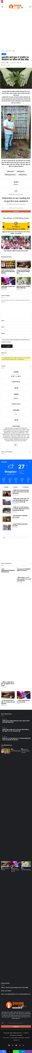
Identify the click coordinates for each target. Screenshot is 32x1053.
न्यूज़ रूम (16, 388)
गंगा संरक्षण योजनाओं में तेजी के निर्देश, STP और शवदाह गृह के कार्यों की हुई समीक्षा (23, 271)
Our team (12, 1037)
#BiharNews (23, 174)
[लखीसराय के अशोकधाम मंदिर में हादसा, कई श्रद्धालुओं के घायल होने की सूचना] (8, 624)
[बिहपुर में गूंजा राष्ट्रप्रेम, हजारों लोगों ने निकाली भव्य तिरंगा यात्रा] (24, 281)
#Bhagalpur (21, 171)
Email (3, 327)
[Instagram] (20, 374)
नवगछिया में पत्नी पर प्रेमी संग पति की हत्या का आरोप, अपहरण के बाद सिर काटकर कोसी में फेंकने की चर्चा (20, 492)
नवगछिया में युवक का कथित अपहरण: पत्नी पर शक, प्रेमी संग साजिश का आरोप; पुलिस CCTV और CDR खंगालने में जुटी (20, 500)
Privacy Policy (21, 1037)
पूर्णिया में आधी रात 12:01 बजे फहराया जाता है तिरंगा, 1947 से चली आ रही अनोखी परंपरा (24, 579)
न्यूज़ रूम (16, 420)
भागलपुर (13, 50)
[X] (18, 184)
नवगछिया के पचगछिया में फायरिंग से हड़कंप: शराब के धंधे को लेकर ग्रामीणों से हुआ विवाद (8, 271)
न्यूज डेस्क (16, 372)
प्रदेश (7, 50)
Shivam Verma (16, 404)
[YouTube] (19, 374)
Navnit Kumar (16, 381)
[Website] (11, 374)
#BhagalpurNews (11, 174)
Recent (15, 487)
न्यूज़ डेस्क (4, 62)
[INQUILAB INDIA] (16, 6)
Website (3, 333)
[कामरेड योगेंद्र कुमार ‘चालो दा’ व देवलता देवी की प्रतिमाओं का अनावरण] (26, 870)
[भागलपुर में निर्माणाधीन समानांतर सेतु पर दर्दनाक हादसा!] (7, 526)
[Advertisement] (16, 32)
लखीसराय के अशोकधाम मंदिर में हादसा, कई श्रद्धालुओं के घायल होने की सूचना (7, 683)
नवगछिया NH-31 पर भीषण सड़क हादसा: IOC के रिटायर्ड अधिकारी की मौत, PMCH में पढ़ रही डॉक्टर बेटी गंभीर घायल (20, 509)
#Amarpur (11, 171)
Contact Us (16, 1040)
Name (3, 320)
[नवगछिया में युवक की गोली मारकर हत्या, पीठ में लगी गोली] (8, 281)
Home (4, 50)
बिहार (10, 50)
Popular (6, 487)
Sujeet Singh (16, 426)
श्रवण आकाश (16, 410)
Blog (16, 1037)
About (7, 1037)
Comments (26, 487)
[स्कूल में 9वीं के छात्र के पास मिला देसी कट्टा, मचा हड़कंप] (7, 518)
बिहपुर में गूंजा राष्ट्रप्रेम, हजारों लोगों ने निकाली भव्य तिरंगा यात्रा (23, 287)
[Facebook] (13, 374)
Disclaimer (27, 1037)
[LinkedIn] (17, 374)
